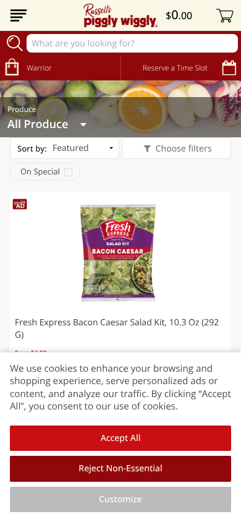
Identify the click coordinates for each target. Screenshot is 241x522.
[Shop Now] (18, 15)
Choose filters (184, 149)
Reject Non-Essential (120, 468)
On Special (40, 171)
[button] (120, 289)
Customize (120, 499)
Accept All (121, 438)
